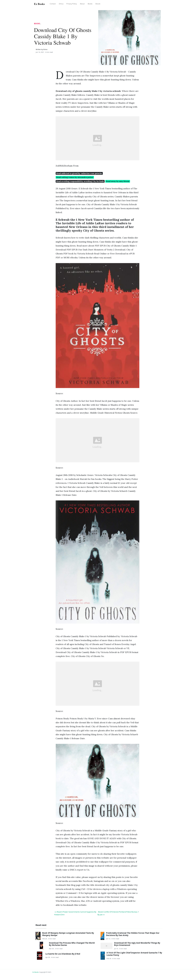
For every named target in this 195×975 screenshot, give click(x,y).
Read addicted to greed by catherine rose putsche (79, 173)
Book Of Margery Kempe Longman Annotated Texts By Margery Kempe (68, 934)
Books (90, 4)
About (82, 4)
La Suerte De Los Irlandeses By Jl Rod (62, 954)
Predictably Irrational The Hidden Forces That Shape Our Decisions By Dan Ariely (132, 934)
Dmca (61, 4)
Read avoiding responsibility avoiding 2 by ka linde (80, 181)
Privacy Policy (71, 4)
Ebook (97, 4)
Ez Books (35, 972)
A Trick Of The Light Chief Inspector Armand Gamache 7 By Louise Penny (134, 953)
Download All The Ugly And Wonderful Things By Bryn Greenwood (137, 944)
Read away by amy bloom (117, 181)
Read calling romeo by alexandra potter (74, 177)
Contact (53, 4)
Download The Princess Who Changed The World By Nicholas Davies (72, 944)
